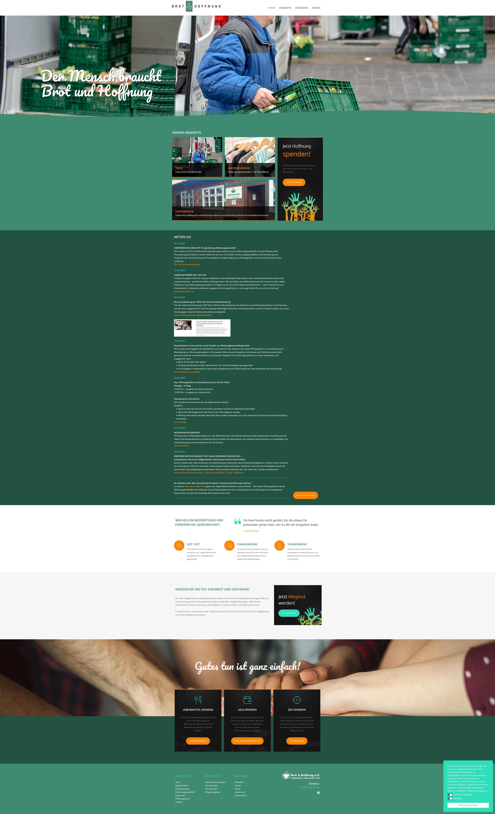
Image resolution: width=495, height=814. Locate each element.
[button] (450, 794)
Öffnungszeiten (182, 798)
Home (237, 789)
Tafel (177, 782)
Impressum (240, 792)
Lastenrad (180, 795)
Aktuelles (239, 782)
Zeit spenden (211, 789)
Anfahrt (179, 802)
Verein (238, 785)
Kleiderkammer (182, 789)
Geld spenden (211, 785)
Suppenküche (181, 785)
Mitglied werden (213, 792)
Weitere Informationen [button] (477, 791)
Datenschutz (241, 795)
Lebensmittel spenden (215, 782)
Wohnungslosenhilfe (185, 792)
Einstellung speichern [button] (468, 805)
